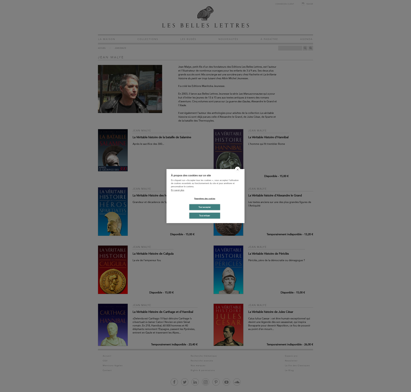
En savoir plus (177, 190)
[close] (237, 169)
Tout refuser (204, 216)
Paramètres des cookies (204, 199)
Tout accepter (205, 207)
